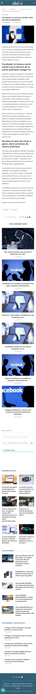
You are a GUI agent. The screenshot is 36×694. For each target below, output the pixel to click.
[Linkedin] (19, 677)
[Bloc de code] (20, 443)
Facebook (5, 209)
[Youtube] (22, 677)
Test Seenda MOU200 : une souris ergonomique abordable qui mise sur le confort (24, 586)
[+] (27, 443)
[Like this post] (21, 217)
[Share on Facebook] (23, 217)
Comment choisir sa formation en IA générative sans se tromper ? (26, 540)
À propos (7, 684)
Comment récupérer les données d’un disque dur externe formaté (9, 490)
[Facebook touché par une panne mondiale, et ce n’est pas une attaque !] (18, 333)
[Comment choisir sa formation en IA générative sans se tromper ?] (26, 529)
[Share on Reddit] (27, 217)
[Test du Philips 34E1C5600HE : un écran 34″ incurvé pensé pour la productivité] (7, 598)
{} (24, 443)
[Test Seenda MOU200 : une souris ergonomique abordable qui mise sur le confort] (7, 586)
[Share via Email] (29, 217)
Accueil (4, 9)
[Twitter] (16, 677)
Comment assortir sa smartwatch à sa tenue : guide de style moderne (26, 490)
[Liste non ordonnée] (15, 443)
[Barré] (11, 443)
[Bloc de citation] (17, 443)
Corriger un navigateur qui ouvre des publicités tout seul (18, 637)
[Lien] (22, 443)
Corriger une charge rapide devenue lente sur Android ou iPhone (17, 652)
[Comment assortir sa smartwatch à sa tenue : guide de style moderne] (26, 480)
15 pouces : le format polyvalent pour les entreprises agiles (26, 512)
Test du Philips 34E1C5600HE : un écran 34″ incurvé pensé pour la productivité (24, 598)
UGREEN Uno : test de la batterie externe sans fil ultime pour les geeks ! (24, 574)
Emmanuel (7, 22)
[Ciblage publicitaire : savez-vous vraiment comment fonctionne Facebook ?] (18, 396)
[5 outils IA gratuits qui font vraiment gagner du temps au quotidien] (9, 529)
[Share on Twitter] (25, 217)
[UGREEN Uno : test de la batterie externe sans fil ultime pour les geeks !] (7, 574)
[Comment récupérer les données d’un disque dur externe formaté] (9, 480)
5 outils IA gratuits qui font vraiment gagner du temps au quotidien (9, 540)
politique (14, 209)
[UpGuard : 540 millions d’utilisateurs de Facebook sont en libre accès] (18, 301)
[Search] (34, 3)
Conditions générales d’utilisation (21, 684)
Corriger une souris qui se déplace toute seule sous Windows (17, 660)
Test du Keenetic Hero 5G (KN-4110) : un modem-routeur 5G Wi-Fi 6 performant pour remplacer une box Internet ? (24, 561)
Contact (18, 688)
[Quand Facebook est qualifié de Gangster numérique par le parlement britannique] (18, 365)
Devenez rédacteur (27, 686)
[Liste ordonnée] (13, 443)
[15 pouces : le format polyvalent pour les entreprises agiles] (26, 501)
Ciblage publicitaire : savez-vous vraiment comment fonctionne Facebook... (18, 412)
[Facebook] (13, 677)
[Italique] (6, 443)
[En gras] (4, 443)
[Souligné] (8, 443)
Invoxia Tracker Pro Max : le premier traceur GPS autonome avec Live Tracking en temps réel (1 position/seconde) (9, 515)
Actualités (12, 9)
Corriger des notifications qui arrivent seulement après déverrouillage (18, 644)
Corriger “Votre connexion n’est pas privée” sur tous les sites (17, 629)
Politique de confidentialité (11, 686)
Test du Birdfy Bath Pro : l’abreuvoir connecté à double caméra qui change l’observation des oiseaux (24, 611)
